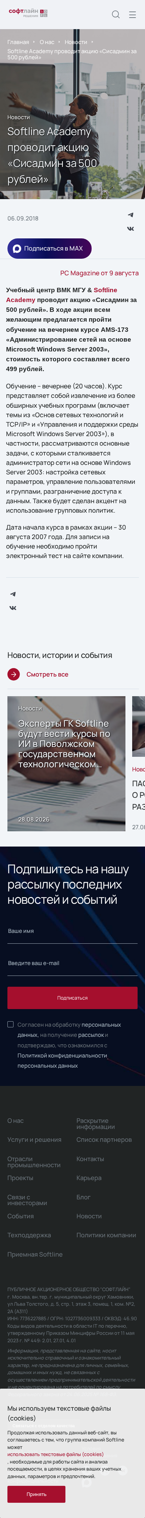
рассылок (91, 1035)
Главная (18, 42)
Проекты (20, 1177)
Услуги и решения (34, 1139)
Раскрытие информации (96, 1123)
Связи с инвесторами (27, 1200)
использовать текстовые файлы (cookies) (55, 1454)
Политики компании (106, 1235)
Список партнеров (104, 1139)
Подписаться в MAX (53, 248)
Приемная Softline (35, 1254)
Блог (84, 1197)
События (20, 1216)
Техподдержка (29, 1235)
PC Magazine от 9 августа (99, 273)
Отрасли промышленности (34, 1161)
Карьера (89, 1177)
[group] (66, 763)
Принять (37, 1494)
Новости (76, 42)
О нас (47, 42)
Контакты (90, 1158)
